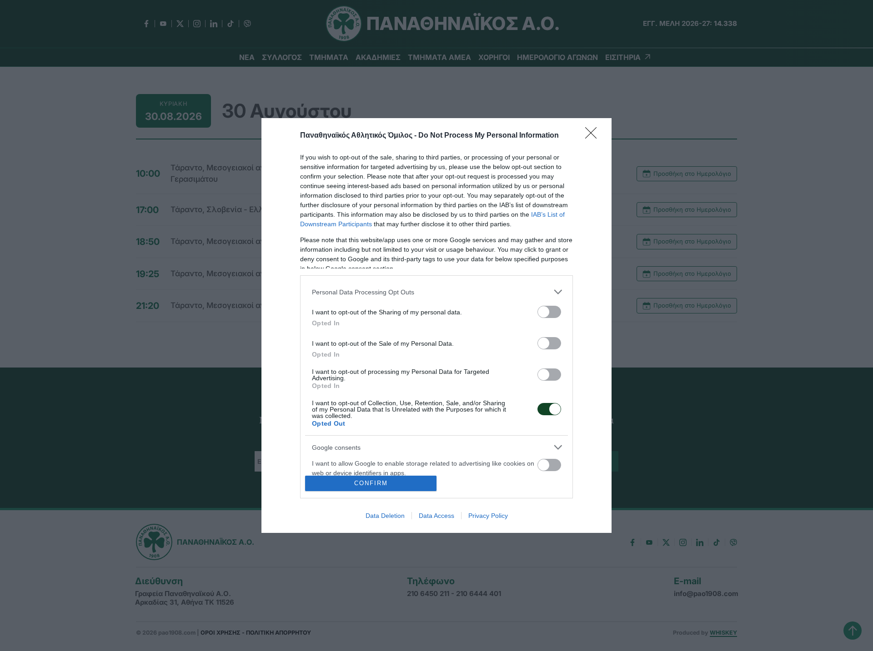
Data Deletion (385, 515)
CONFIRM (371, 483)
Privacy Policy (488, 515)
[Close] (593, 135)
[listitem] (436, 292)
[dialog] (436, 325)
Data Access (436, 515)
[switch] (549, 312)
